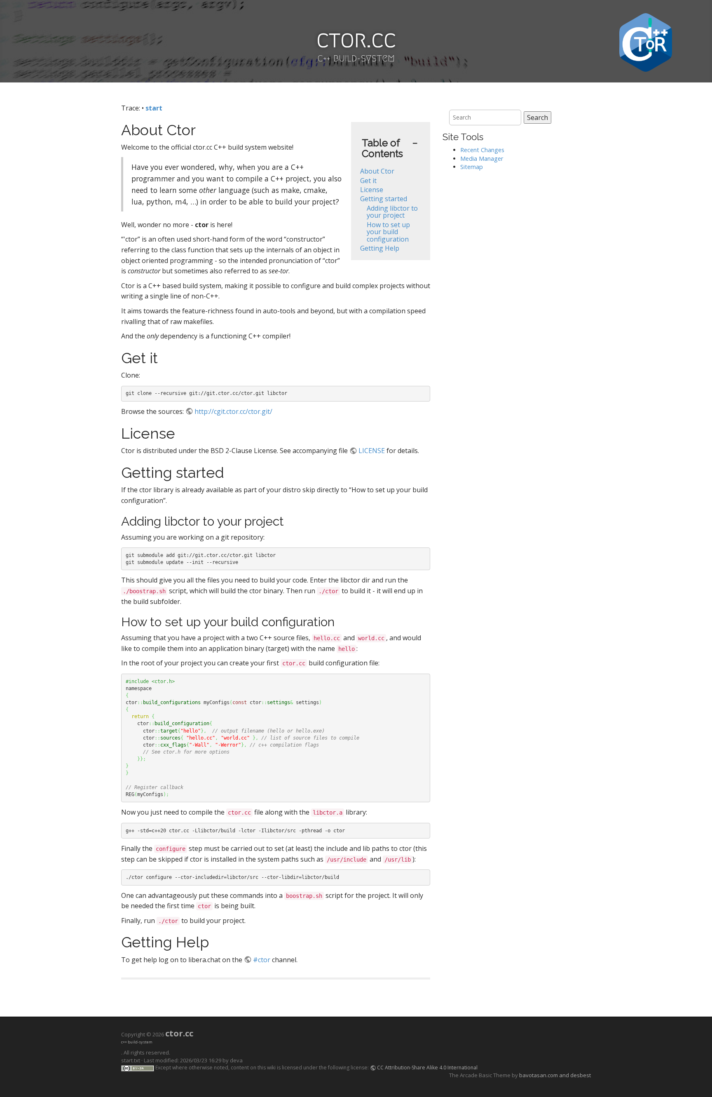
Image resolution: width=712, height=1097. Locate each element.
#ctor (261, 959)
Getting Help (379, 248)
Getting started (383, 198)
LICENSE (371, 450)
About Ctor (377, 171)
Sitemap (471, 167)
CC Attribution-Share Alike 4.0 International (427, 1067)
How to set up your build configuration (388, 232)
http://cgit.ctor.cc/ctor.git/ (233, 411)
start (153, 108)
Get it (368, 180)
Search (537, 117)
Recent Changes (482, 150)
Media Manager (481, 158)
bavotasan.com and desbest (555, 1075)
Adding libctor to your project (392, 212)
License (371, 189)
